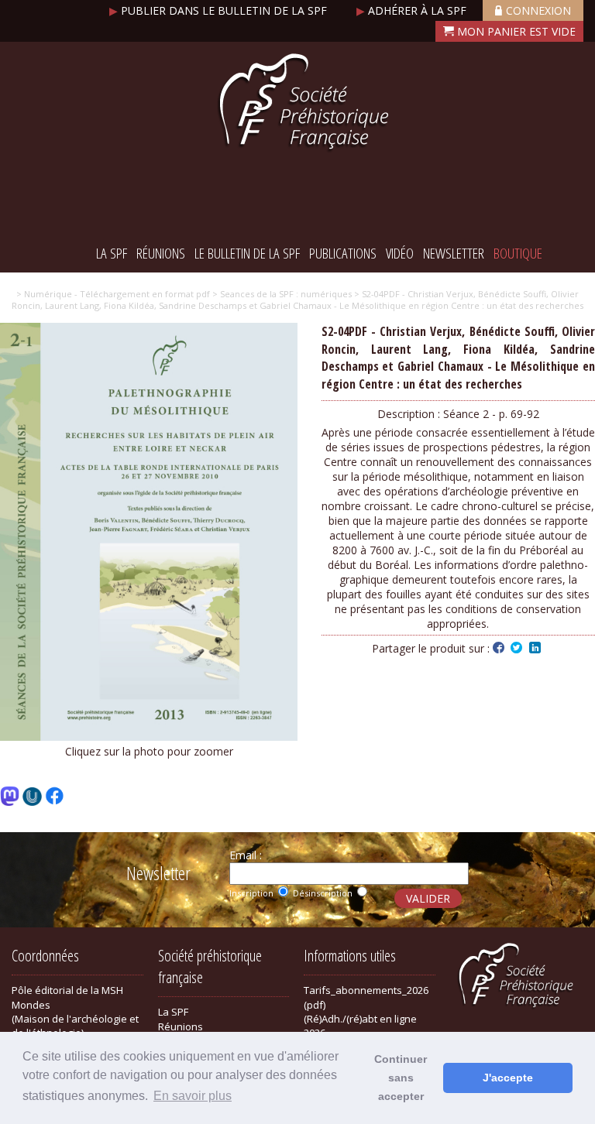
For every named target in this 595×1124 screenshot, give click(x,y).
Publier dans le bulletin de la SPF (219, 10)
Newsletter (453, 253)
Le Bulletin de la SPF (247, 253)
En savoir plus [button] (192, 1095)
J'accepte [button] (508, 1077)
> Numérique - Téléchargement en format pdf (113, 294)
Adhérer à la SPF (412, 10)
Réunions (160, 253)
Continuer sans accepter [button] (400, 1077)
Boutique (518, 253)
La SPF (111, 253)
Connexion (538, 10)
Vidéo (400, 253)
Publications (343, 253)
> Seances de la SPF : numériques (281, 294)
